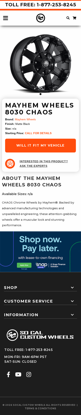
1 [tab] (40, 94)
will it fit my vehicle (40, 145)
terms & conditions (40, 408)
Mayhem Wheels (25, 119)
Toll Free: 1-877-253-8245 (40, 4)
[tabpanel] (40, 64)
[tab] (40, 286)
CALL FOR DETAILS (38, 133)
